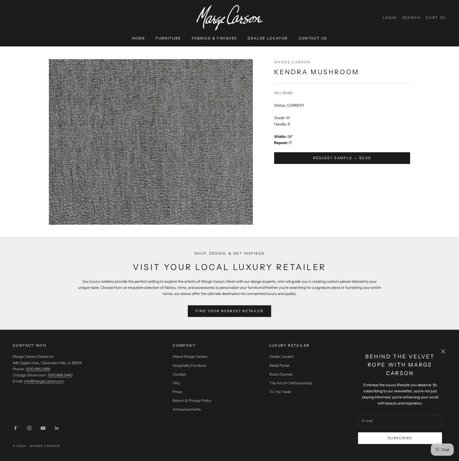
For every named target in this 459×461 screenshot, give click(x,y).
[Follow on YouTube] (43, 428)
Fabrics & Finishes (214, 38)
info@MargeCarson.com (44, 381)
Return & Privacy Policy (192, 400)
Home (138, 38)
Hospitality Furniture (189, 365)
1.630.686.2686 (38, 369)
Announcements (187, 409)
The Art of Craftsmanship (290, 383)
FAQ (176, 383)
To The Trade (280, 391)
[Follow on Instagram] (29, 428)
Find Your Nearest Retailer (230, 311)
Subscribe (400, 438)
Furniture (168, 38)
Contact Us (313, 38)
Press (177, 391)
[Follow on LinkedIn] (57, 428)
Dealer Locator (268, 38)
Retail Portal (279, 365)
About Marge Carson (190, 356)
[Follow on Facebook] (15, 428)
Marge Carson (292, 62)
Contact (179, 374)
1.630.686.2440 (60, 375)
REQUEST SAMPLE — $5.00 (342, 158)
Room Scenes (281, 374)
